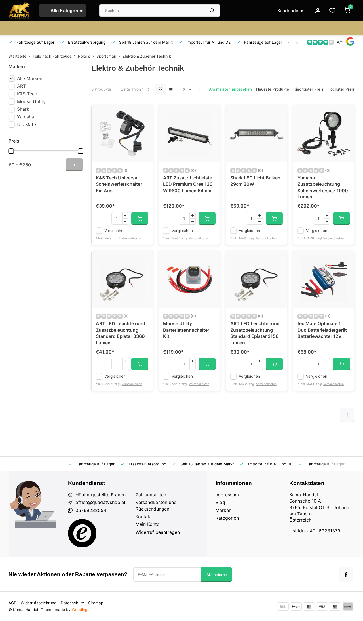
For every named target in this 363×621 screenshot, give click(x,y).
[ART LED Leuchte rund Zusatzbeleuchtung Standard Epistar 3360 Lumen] (122, 279)
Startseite (17, 56)
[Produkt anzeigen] (139, 218)
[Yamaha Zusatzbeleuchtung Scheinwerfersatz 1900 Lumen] (323, 133)
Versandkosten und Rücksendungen (156, 505)
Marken (223, 510)
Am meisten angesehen (230, 89)
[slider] (11, 151)
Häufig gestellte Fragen (100, 494)
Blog (220, 502)
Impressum (227, 494)
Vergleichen (115, 230)
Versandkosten (132, 238)
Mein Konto (148, 524)
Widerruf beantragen (158, 532)
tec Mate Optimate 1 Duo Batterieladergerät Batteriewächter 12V (322, 330)
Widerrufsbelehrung (38, 603)
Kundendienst (291, 10)
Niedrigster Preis (308, 89)
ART (21, 86)
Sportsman (106, 56)
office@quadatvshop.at (100, 502)
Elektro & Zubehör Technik (147, 56)
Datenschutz (72, 603)
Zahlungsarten (151, 494)
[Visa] (322, 606)
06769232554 (90, 510)
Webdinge (81, 609)
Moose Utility (31, 101)
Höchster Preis (341, 89)
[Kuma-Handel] (19, 10)
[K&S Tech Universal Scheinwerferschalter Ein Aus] (122, 133)
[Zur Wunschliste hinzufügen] (144, 114)
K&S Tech (27, 94)
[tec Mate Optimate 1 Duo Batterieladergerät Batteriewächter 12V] (323, 279)
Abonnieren (216, 574)
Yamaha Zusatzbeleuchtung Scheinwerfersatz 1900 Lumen (322, 187)
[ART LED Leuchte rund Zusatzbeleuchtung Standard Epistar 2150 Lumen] (256, 279)
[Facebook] (346, 574)
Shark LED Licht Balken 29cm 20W (255, 181)
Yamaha (25, 117)
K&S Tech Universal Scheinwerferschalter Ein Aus (119, 184)
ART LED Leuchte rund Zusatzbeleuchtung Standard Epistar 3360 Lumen (120, 333)
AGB (12, 603)
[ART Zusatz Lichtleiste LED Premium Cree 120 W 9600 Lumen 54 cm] (189, 133)
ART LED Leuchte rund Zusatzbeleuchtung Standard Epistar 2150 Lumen (255, 333)
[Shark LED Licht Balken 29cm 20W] (256, 133)
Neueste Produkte (272, 89)
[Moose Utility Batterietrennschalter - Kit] (189, 279)
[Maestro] (335, 606)
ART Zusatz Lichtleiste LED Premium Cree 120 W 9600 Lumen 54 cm (188, 184)
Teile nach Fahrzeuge (52, 56)
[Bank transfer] (283, 606)
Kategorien (227, 518)
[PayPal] (296, 606)
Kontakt (144, 516)
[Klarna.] (348, 606)
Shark (23, 109)
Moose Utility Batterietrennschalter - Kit (187, 330)
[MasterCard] (309, 606)
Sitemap (95, 603)
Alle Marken (29, 78)
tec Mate (26, 124)
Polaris (84, 56)
